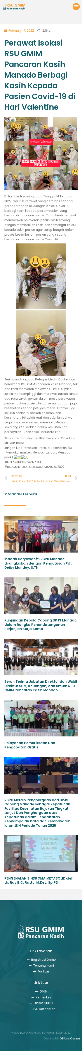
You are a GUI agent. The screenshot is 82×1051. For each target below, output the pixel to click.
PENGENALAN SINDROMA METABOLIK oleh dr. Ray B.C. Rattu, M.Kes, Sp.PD (38, 880)
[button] (76, 6)
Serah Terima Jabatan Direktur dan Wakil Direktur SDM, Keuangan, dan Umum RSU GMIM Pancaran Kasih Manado (40, 685)
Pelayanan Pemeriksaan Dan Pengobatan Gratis (29, 745)
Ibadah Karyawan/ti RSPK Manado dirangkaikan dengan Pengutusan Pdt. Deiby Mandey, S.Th (38, 563)
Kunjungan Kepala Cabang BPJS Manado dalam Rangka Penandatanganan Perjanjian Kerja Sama (40, 624)
